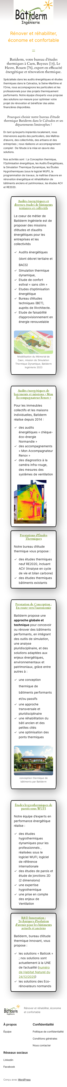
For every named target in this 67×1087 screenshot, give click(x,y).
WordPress (24, 1079)
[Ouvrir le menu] (33, 51)
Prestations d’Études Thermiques (33, 537)
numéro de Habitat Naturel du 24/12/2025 (34, 972)
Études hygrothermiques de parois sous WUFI (33, 807)
